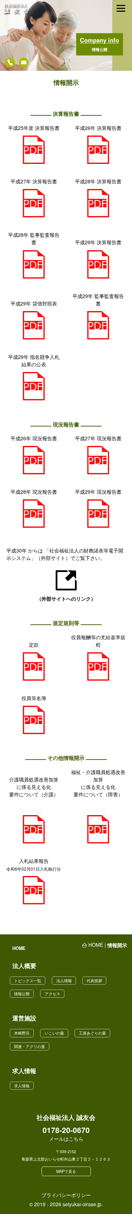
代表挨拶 (94, 980)
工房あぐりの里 (92, 1033)
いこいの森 (54, 1033)
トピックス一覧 (27, 980)
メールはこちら (66, 1138)
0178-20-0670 (66, 1130)
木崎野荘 (22, 1033)
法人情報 (64, 980)
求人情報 (22, 1085)
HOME (18, 948)
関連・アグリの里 (29, 1046)
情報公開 (22, 993)
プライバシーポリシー (66, 1194)
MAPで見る (66, 1171)
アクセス (52, 993)
